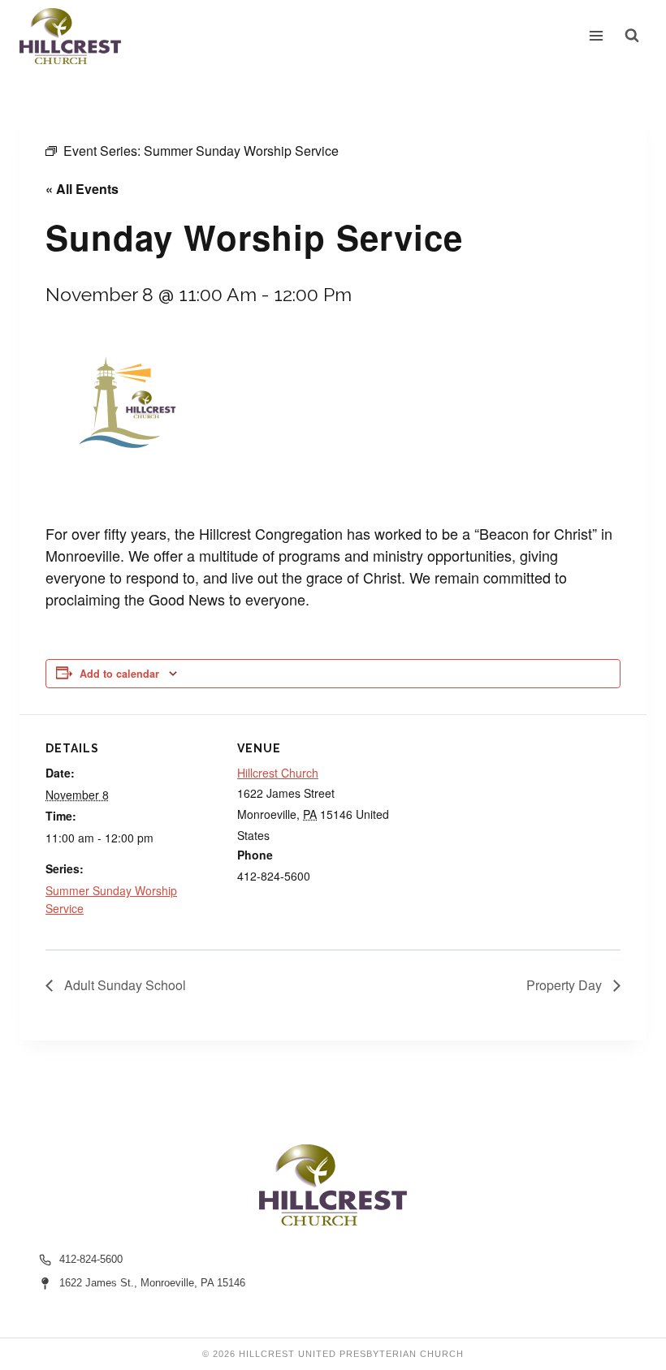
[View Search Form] (632, 35)
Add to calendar (119, 673)
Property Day (565, 985)
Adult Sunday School (123, 985)
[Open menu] (596, 36)
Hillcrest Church (277, 773)
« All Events (82, 188)
